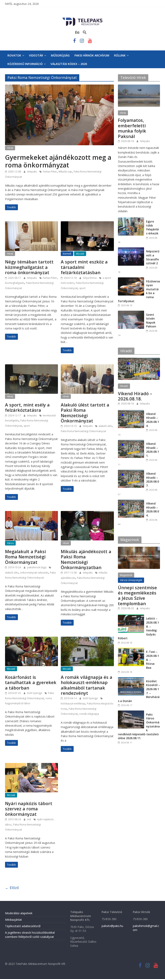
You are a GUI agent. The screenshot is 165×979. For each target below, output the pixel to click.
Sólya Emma (90, 278)
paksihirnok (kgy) (37, 567)
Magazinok (126, 575)
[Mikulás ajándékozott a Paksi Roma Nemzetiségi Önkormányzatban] (87, 513)
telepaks (32, 171)
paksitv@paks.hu (112, 926)
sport (82, 288)
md (29, 819)
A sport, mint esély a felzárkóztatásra (27, 407)
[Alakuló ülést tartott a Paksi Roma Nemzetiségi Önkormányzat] (87, 367)
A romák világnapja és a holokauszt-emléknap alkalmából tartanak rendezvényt (86, 685)
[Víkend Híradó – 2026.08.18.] (139, 360)
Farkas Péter (50, 171)
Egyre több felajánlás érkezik (152, 227)
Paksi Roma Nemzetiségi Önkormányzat (83, 431)
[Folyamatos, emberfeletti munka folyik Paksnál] (139, 87)
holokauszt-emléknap (73, 703)
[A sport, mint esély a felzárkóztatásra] (31, 367)
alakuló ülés (105, 426)
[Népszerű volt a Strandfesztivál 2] (131, 249)
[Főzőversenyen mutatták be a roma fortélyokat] (131, 279)
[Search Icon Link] (85, 32)
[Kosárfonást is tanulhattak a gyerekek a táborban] (31, 639)
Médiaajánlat (13, 920)
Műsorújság (60, 55)
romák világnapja (89, 714)
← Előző (12, 887)
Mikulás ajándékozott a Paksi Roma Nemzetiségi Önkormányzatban (86, 559)
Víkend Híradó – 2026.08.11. (152, 450)
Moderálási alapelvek (18, 913)
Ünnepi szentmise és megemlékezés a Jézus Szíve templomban (137, 595)
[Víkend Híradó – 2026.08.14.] (131, 412)
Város (10, 543)
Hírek (10, 148)
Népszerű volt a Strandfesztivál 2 (152, 257)
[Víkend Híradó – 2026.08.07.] (131, 472)
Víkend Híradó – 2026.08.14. (152, 420)
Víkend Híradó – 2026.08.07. (152, 479)
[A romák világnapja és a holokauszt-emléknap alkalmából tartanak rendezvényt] (87, 639)
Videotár (36, 55)
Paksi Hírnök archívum (91, 55)
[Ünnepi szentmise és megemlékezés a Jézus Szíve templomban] (139, 549)
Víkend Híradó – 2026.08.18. (135, 396)
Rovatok (14, 55)
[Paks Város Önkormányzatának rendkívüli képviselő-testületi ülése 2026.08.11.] (131, 713)
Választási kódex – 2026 (69, 64)
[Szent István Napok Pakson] (131, 313)
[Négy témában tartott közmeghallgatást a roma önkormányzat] (31, 224)
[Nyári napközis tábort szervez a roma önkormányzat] (31, 765)
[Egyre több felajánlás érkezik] (131, 220)
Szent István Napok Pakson (151, 320)
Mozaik (80, 253)
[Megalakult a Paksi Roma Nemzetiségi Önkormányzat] (31, 513)
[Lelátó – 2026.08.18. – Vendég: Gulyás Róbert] (131, 617)
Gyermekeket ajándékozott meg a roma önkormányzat (58, 161)
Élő (77, 32)
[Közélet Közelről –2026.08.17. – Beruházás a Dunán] (131, 679)
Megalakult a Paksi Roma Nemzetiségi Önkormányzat (25, 556)
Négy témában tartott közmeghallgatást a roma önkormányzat (29, 267)
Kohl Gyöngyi (35, 693)
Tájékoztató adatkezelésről (22, 926)
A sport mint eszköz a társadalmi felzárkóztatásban (84, 267)
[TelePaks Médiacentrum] (82, 18)
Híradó (124, 386)
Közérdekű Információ (25, 64)
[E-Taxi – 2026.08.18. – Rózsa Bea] (131, 650)
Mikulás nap (65, 171)
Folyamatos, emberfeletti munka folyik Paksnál (132, 128)
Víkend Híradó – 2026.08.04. (152, 509)
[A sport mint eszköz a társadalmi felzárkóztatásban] (87, 224)
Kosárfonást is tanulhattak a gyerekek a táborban (30, 682)
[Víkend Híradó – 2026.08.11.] (131, 442)
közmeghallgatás (14, 283)
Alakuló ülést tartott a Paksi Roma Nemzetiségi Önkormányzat (85, 413)
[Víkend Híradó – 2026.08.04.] (131, 502)
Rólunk (120, 55)
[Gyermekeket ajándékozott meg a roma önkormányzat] (59, 87)
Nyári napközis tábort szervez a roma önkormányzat (28, 808)
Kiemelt (67, 253)
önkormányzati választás (34, 572)
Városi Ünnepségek (131, 580)
